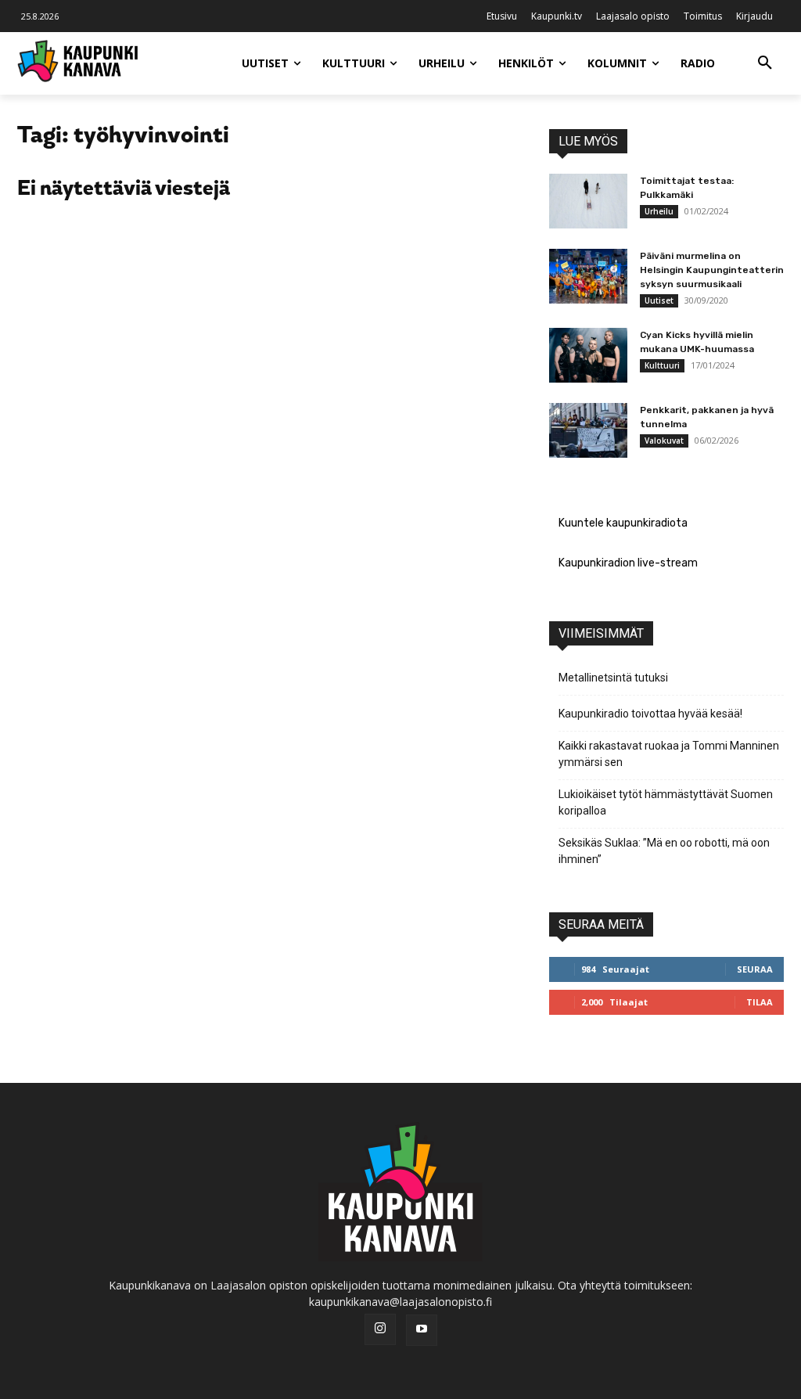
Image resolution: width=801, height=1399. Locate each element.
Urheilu (659, 211)
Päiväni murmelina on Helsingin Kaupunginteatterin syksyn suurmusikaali (712, 270)
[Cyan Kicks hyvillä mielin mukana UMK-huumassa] (588, 355)
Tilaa (759, 1002)
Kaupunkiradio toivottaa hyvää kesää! (650, 713)
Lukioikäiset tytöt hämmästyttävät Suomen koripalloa (666, 802)
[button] (765, 63)
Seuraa (755, 969)
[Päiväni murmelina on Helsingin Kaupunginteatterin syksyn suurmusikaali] (588, 276)
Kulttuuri (662, 365)
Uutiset (659, 300)
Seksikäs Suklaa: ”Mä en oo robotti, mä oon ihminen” (664, 850)
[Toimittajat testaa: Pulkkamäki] (588, 201)
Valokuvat (664, 440)
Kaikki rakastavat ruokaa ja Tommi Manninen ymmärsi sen (669, 753)
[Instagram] (380, 1329)
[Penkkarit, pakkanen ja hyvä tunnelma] (588, 430)
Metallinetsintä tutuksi (613, 677)
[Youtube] (421, 1330)
